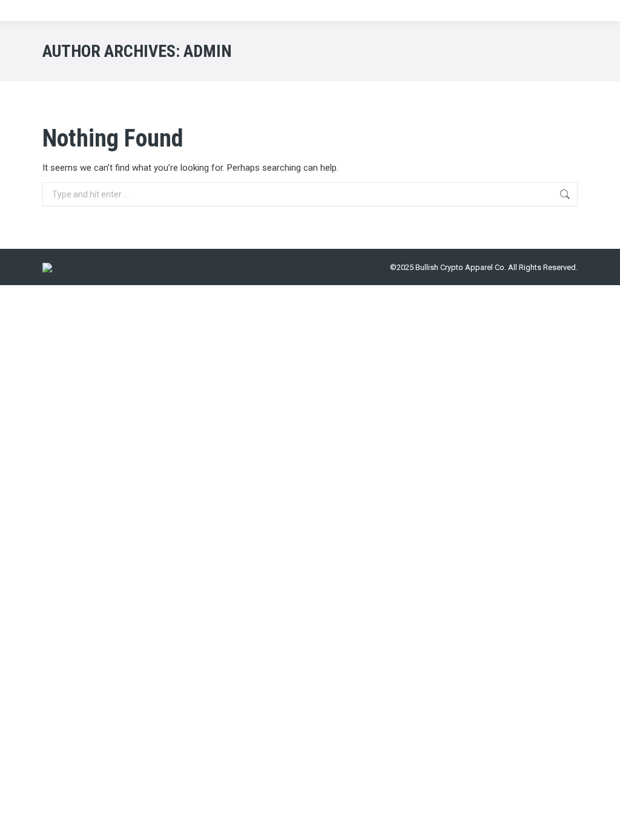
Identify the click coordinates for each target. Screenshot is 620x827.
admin (207, 51)
